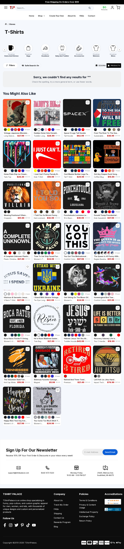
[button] (28, 102)
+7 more (27, 417)
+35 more (57, 170)
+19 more (57, 335)
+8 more (27, 170)
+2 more (27, 294)
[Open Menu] (6, 8)
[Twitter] (16, 525)
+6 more (87, 129)
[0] (118, 8)
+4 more (117, 170)
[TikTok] (28, 525)
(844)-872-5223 (47, 473)
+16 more (87, 170)
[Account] (112, 8)
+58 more (117, 294)
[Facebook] (5, 525)
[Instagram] (11, 525)
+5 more (87, 253)
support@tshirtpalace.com (18, 473)
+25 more (27, 129)
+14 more (87, 294)
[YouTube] (34, 525)
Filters (12, 65)
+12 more (117, 253)
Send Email (110, 452)
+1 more (57, 129)
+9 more (117, 211)
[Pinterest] (22, 525)
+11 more (57, 253)
